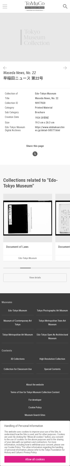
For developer (35, 399)
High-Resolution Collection (52, 358)
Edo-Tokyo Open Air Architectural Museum (52, 336)
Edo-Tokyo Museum (17, 310)
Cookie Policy (35, 407)
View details (35, 277)
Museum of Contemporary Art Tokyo (18, 322)
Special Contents (52, 369)
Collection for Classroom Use (18, 369)
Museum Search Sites (35, 415)
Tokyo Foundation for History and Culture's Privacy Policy (34, 451)
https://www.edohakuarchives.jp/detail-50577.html (49, 129)
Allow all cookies (35, 459)
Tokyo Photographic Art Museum (52, 310)
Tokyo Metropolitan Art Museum (17, 334)
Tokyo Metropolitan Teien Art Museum (52, 322)
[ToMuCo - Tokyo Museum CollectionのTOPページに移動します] (34, 6)
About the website (35, 384)
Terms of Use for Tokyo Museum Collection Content (35, 392)
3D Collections (18, 358)
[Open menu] (5, 6)
